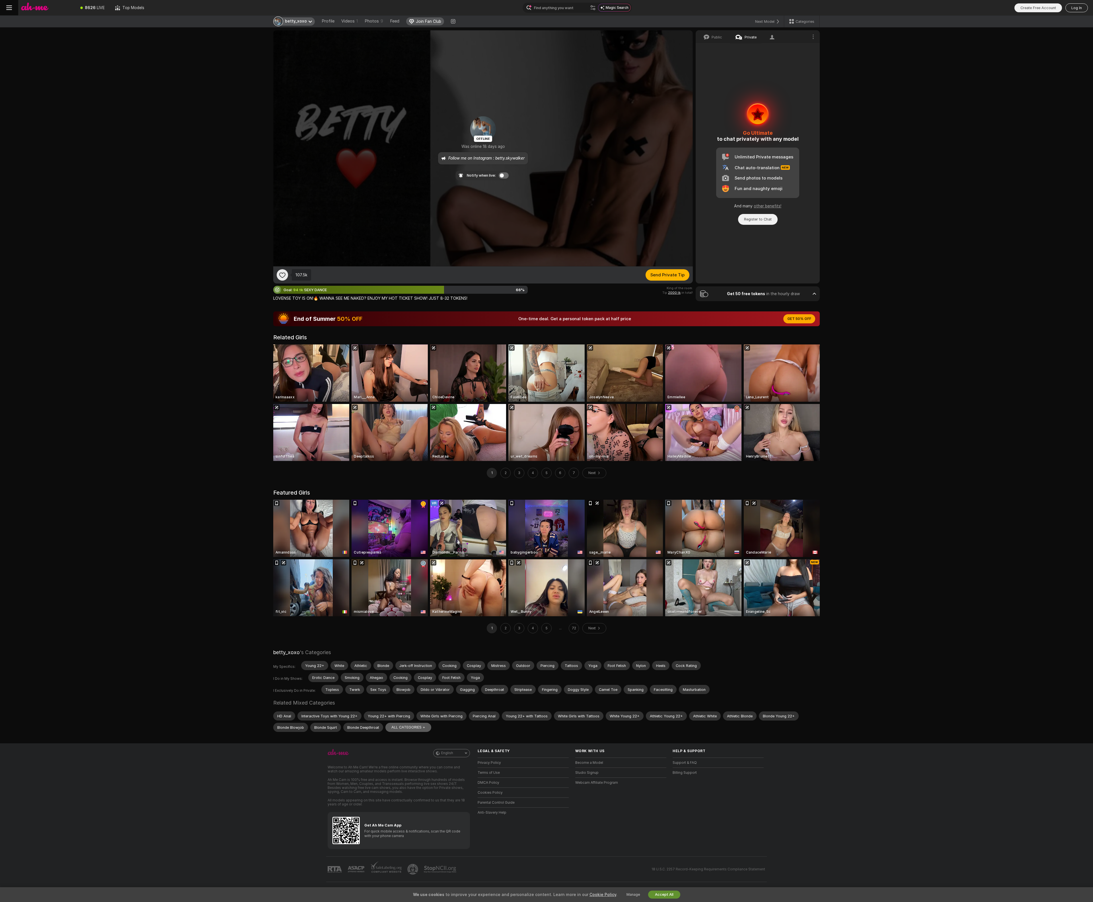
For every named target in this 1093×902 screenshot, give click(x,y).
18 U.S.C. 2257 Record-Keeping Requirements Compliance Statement (708, 869)
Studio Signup (587, 773)
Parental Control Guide (496, 803)
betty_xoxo (286, 652)
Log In (1076, 8)
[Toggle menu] (9, 7)
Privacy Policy (489, 763)
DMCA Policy (488, 783)
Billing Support (685, 773)
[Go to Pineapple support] (413, 869)
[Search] (593, 8)
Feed (394, 21)
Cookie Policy (602, 894)
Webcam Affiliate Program (596, 783)
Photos (374, 21)
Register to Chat (758, 219)
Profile (328, 21)
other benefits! (767, 206)
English (447, 753)
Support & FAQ (685, 763)
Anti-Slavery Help (492, 813)
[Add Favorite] (282, 275)
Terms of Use (489, 773)
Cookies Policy (490, 793)
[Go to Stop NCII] (440, 869)
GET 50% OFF (799, 319)
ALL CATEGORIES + (408, 727)
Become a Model (589, 763)
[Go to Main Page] (46, 7)
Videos (349, 21)
